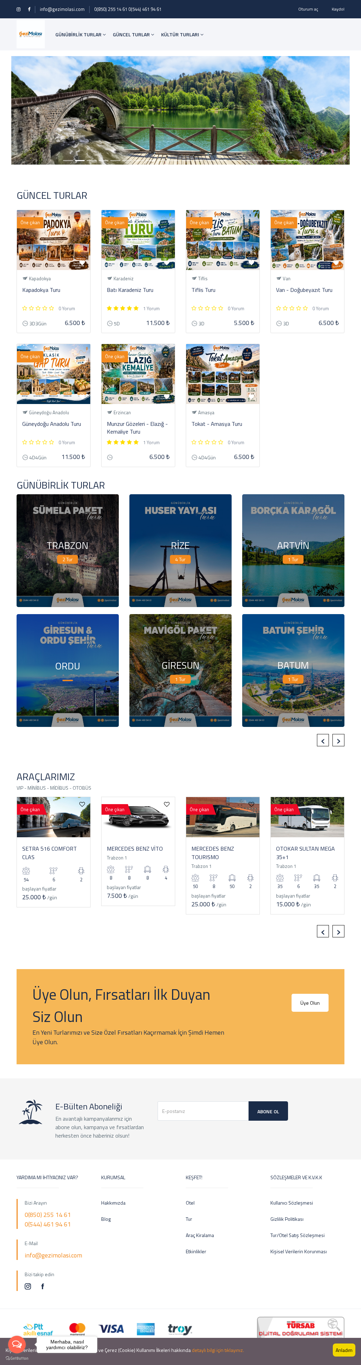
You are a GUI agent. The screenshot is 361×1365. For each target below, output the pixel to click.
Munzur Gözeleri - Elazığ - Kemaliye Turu (137, 428)
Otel (190, 1202)
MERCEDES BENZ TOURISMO (212, 852)
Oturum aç (308, 9)
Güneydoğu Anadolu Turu (51, 424)
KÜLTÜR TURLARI (180, 34)
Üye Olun (310, 1002)
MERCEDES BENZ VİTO (135, 848)
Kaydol (338, 9)
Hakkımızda (113, 1202)
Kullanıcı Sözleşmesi (291, 1202)
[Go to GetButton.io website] (17, 1358)
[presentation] (323, 740)
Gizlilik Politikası (287, 1219)
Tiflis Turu (203, 290)
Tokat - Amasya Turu (216, 424)
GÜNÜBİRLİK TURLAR (79, 34)
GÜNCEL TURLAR (132, 34)
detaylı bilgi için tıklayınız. (218, 1350)
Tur (189, 1219)
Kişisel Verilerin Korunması (298, 1251)
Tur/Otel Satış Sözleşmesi (297, 1235)
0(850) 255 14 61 (110, 9)
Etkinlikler (196, 1251)
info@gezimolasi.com (62, 9)
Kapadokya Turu (41, 290)
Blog (106, 1219)
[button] (36, 110)
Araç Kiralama (200, 1235)
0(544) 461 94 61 (144, 9)
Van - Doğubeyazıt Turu (304, 290)
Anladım (344, 1350)
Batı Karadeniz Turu (130, 290)
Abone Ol (268, 1111)
